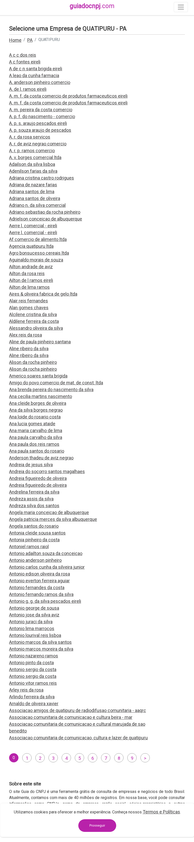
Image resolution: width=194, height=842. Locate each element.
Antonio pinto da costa (31, 662)
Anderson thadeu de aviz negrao (41, 457)
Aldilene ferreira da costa (34, 321)
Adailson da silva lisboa (32, 164)
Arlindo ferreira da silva (32, 696)
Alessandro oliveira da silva (36, 328)
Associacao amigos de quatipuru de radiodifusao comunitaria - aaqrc (77, 710)
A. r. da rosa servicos (29, 137)
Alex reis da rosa (25, 335)
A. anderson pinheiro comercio (39, 82)
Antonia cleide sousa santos (37, 533)
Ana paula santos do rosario (36, 451)
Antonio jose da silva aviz (34, 614)
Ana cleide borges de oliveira (37, 403)
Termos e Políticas (161, 811)
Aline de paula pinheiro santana (40, 341)
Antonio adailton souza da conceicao (45, 553)
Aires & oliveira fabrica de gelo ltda (43, 294)
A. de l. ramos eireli (27, 89)
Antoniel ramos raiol (29, 546)
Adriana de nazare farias (33, 184)
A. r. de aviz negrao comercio (37, 143)
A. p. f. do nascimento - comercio (42, 116)
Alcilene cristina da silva (33, 314)
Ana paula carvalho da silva (35, 437)
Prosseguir (97, 825)
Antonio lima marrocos (31, 628)
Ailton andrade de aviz (31, 266)
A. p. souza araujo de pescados (40, 130)
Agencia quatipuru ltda (31, 246)
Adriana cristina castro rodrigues (41, 178)
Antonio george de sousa (34, 608)
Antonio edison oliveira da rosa (39, 574)
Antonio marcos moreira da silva (41, 649)
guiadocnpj (92, 6)
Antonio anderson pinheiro (35, 560)
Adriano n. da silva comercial (37, 205)
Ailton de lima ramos (29, 287)
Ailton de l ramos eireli (31, 280)
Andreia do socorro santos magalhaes (47, 471)
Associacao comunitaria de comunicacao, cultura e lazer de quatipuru (78, 737)
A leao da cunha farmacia (34, 75)
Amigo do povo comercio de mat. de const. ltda (56, 382)
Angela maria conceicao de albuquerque (49, 512)
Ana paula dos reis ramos (34, 444)
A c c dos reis (22, 55)
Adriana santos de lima (31, 191)
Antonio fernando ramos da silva (41, 594)
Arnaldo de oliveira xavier (33, 703)
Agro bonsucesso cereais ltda (39, 253)
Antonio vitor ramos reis (33, 683)
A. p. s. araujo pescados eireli (38, 123)
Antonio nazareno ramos (33, 655)
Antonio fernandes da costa (36, 587)
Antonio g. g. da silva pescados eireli (45, 601)
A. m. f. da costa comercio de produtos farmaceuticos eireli (68, 96)
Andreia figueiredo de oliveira (38, 478)
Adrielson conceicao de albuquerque (45, 218)
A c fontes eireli (24, 61)
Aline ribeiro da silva (28, 348)
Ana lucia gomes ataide (32, 423)
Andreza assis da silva (31, 498)
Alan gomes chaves (28, 307)
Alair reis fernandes (28, 300)
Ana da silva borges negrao (36, 410)
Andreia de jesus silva (31, 464)
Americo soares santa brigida (38, 376)
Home (15, 40)
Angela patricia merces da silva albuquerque (53, 519)
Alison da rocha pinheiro (33, 362)
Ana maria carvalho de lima (35, 430)
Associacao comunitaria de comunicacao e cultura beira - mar (70, 717)
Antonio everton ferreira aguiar (39, 580)
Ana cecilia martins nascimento (40, 396)
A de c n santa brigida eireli (35, 68)
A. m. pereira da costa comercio (40, 109)
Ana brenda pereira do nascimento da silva (51, 389)
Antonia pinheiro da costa (34, 539)
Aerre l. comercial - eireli (33, 225)
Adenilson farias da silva (33, 171)
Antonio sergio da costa (32, 669)
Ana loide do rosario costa (35, 416)
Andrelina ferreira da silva (34, 492)
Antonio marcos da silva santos (40, 642)
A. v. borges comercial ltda (35, 157)
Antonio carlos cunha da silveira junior (47, 567)
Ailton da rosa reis (27, 273)
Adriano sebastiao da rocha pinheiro (44, 212)
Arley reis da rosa (26, 690)
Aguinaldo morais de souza (36, 259)
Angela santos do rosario (34, 526)
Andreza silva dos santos (34, 505)
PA (30, 40)
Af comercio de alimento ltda (38, 239)
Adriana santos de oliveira (34, 198)
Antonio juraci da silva (31, 621)
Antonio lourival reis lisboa (35, 635)
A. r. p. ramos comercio (32, 150)
